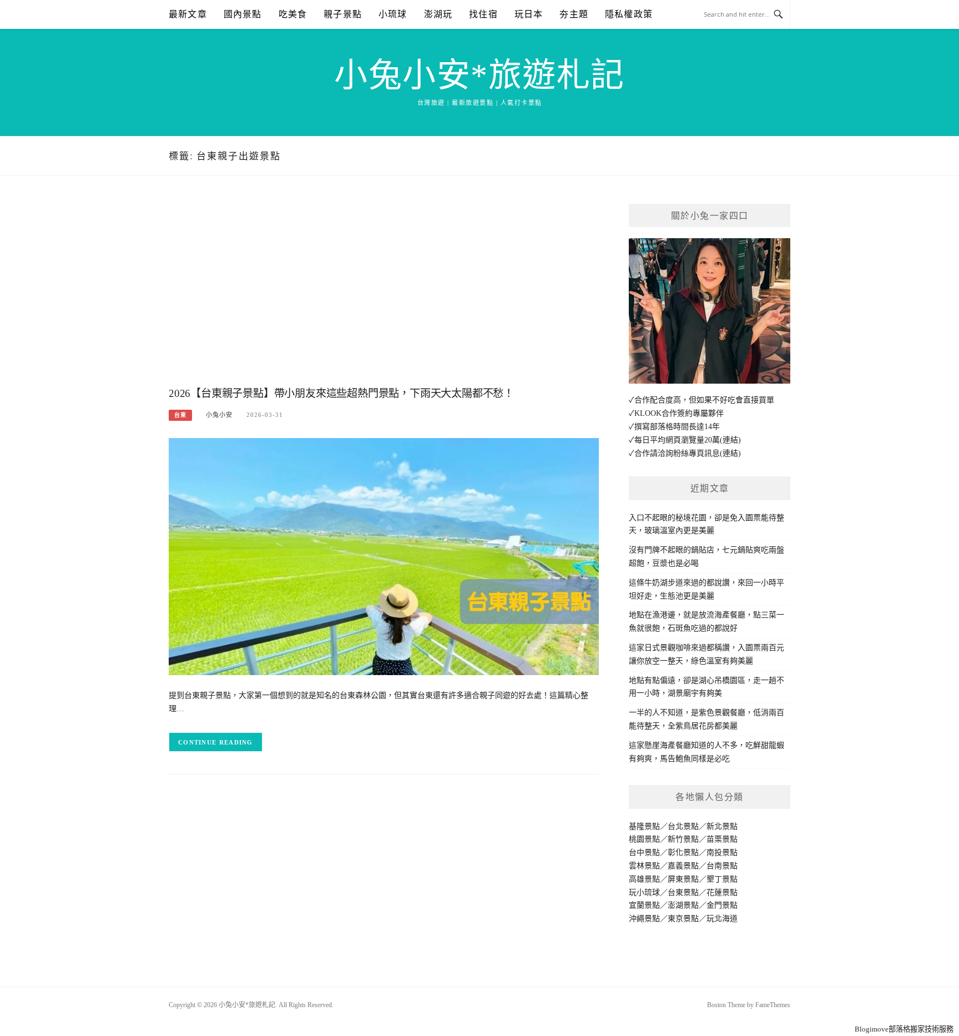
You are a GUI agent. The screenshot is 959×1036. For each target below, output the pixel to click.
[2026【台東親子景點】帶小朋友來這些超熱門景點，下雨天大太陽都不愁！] (384, 556)
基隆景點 (644, 826)
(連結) (730, 440)
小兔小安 (219, 414)
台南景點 (722, 866)
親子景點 (343, 14)
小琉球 (392, 14)
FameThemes (772, 1005)
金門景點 (722, 905)
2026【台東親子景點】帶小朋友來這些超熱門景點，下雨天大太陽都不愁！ (341, 393)
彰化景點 (683, 852)
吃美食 (293, 14)
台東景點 (683, 892)
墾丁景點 (722, 879)
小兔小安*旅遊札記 (479, 75)
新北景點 (722, 826)
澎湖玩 (438, 14)
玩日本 (528, 14)
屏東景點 (683, 879)
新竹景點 (683, 839)
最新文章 (188, 14)
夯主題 (573, 14)
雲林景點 (644, 866)
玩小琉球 (644, 892)
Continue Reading (215, 742)
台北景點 (683, 826)
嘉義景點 (683, 866)
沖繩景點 (644, 918)
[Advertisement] (384, 292)
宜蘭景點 (644, 905)
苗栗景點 (722, 839)
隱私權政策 (629, 14)
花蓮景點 (722, 892)
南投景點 (722, 852)
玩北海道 (722, 918)
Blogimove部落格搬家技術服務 (904, 1029)
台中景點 (644, 852)
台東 (180, 415)
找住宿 (483, 14)
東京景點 (683, 918)
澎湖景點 (683, 905)
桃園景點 (644, 839)
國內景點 (243, 14)
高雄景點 (644, 879)
